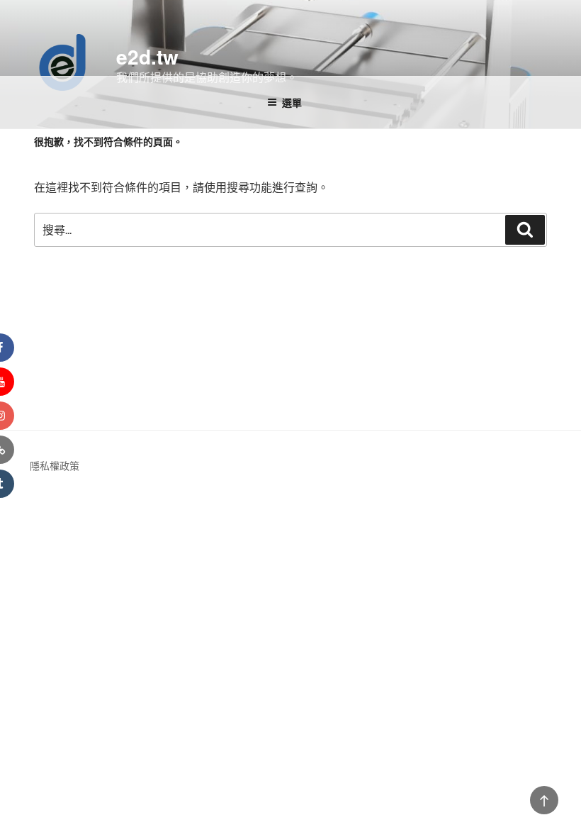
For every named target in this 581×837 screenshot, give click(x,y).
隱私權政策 (54, 465)
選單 (292, 102)
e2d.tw (147, 56)
